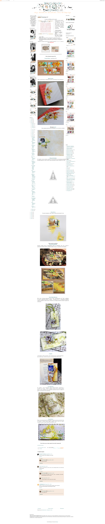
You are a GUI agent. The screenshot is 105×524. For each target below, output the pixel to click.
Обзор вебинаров (69, 164)
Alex (40, 466)
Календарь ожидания (70, 163)
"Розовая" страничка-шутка (33, 154)
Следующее (39, 508)
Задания (41, 448)
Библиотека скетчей (69, 153)
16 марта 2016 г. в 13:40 (44, 466)
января (33, 210)
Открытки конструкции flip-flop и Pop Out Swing (33, 163)
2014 (31, 213)
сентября (33, 127)
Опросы (68, 167)
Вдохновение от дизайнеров (71, 158)
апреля (33, 134)
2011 (31, 217)
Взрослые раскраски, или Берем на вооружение (33, 182)
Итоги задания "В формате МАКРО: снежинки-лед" (33, 200)
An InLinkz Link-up (40, 445)
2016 (31, 122)
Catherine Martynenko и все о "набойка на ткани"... (33, 150)
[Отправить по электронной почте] (49, 447)
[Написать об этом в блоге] (50, 447)
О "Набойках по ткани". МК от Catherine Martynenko (33, 139)
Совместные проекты (70, 189)
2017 (31, 121)
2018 (31, 120)
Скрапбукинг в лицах (70, 188)
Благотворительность (70, 156)
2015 (31, 212)
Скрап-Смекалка (69, 187)
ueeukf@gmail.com (42, 484)
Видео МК (68, 160)
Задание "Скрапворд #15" (33, 207)
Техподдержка (69, 190)
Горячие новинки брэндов (70, 161)
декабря (33, 123)
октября (33, 126)
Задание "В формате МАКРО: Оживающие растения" (33, 176)
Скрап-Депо (58, 41)
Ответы (41, 458)
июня (32, 132)
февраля (33, 209)
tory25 (55, 127)
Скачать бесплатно (69, 186)
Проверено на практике (70, 172)
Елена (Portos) (50, 419)
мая (32, 133)
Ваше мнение (69, 157)
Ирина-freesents (50, 78)
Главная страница (50, 508)
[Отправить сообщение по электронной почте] (47, 447)
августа (33, 129)
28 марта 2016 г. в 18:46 (48, 484)
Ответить (40, 456)
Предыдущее (62, 508)
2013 (31, 214)
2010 (31, 218)
